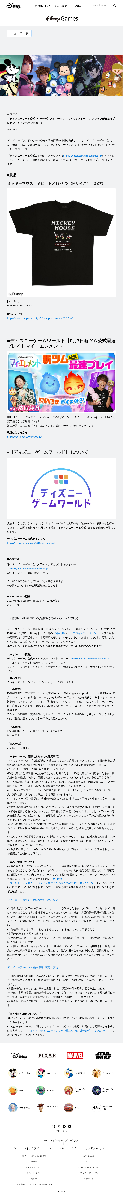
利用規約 (60, 633)
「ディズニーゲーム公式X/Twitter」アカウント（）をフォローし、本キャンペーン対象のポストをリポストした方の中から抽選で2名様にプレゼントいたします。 (61, 160)
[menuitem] (43, 5)
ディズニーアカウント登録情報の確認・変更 (32, 900)
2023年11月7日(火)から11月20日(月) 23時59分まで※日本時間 (34, 601)
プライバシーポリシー (86, 633)
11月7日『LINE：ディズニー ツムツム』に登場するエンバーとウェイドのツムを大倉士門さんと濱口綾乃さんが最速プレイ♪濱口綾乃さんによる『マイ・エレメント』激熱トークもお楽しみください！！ (61, 421)
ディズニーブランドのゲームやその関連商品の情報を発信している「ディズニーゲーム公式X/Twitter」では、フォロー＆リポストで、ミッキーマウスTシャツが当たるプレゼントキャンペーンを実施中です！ (61, 145)
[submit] (114, 5)
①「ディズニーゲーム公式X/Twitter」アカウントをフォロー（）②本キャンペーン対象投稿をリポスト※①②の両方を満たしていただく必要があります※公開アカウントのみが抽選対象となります (41, 575)
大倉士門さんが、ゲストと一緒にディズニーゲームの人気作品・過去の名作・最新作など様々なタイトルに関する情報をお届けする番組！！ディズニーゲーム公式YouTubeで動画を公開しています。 (61, 527)
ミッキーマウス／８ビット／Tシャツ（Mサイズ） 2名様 (40, 680)
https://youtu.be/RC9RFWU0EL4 (25, 436)
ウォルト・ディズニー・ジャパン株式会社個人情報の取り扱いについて (68, 1030)
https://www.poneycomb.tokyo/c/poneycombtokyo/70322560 (40, 318)
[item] (61, 5)
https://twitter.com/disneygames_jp (90, 658)
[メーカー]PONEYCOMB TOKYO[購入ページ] (40, 310)
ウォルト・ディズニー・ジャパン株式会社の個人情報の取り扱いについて (52, 883)
